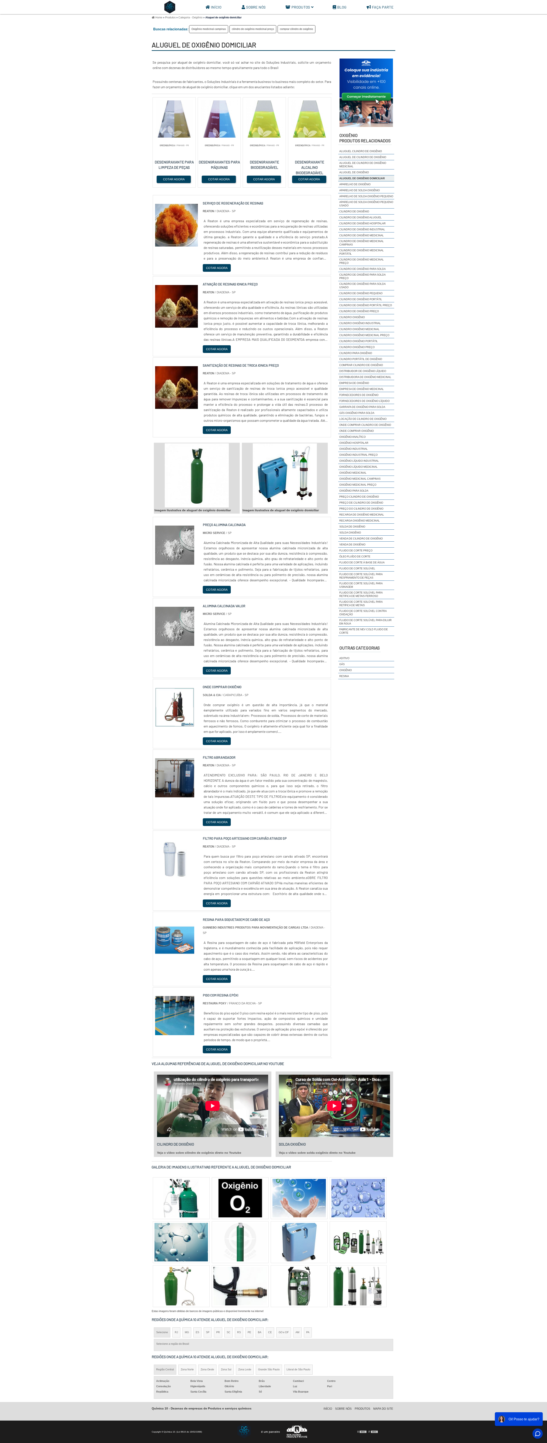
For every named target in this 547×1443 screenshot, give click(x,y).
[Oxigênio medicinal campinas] (299, 1198)
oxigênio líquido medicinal (358, 466)
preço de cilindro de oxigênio (361, 502)
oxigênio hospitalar (353, 442)
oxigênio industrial (353, 448)
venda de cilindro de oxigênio (361, 538)
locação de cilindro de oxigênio (363, 418)
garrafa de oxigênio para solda (362, 407)
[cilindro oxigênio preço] (358, 1198)
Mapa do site (383, 1408)
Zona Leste (244, 1369)
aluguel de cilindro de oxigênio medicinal (362, 165)
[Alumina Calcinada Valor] (174, 643)
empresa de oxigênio (354, 383)
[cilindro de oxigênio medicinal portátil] (358, 1286)
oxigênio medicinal (352, 472)
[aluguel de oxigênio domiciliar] (196, 475)
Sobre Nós (256, 7)
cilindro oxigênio (352, 317)
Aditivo (344, 658)
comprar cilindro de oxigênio (296, 29)
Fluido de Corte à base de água (362, 562)
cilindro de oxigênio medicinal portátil (361, 252)
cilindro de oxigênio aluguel (360, 217)
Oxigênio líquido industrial (359, 460)
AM (297, 1332)
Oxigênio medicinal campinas (208, 29)
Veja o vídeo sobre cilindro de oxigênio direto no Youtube (199, 1152)
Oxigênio (345, 670)
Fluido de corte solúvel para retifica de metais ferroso (360, 594)
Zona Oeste (207, 1369)
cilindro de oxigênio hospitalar (362, 223)
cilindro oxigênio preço (357, 347)
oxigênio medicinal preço (357, 484)
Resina (344, 676)
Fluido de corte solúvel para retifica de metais (360, 603)
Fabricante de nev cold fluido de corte (363, 631)
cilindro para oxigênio (355, 353)
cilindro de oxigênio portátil (360, 299)
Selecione (162, 1332)
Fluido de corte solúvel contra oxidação (363, 613)
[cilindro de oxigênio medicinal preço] (358, 1242)
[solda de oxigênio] (299, 1286)
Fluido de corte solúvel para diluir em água (365, 622)
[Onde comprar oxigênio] (174, 724)
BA (259, 1332)
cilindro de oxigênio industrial (362, 229)
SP (207, 1332)
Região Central (165, 1369)
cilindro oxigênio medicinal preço (364, 335)
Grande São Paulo (269, 1369)
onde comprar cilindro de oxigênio (365, 424)
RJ (176, 1332)
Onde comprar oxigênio (356, 430)
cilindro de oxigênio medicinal (361, 235)
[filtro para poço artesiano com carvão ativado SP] (174, 875)
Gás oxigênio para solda (356, 412)
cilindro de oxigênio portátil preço (365, 305)
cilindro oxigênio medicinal (359, 329)
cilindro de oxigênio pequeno (360, 293)
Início (216, 7)
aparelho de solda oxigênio (359, 190)
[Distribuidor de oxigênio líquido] (240, 1286)
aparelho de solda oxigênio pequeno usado (366, 204)
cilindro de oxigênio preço (359, 311)
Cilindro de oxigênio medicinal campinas (361, 243)
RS (239, 1332)
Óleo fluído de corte (354, 556)
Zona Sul (226, 1369)
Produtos (300, 7)
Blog (341, 7)
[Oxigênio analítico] (181, 1286)
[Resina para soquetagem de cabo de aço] (174, 957)
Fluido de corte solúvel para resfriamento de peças (360, 576)
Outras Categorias (359, 647)
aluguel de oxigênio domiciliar (362, 178)
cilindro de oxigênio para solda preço (362, 276)
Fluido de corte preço (355, 550)
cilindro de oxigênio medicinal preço (253, 29)
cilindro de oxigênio (354, 211)
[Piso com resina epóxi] (174, 1032)
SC (228, 1332)
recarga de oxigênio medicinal (361, 514)
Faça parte (383, 7)
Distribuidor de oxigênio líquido (362, 371)
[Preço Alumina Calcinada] (174, 562)
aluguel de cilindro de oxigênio (362, 157)
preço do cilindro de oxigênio (361, 508)
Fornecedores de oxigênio (358, 395)
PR (218, 1332)
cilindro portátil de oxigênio (360, 359)
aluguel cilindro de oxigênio (360, 151)
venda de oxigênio (352, 544)
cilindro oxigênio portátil (358, 341)
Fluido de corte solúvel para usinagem (360, 585)
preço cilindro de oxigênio (359, 496)
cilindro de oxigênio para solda (362, 268)
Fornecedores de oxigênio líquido (364, 401)
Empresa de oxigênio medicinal (361, 389)
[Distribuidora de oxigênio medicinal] (299, 1242)
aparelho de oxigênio (355, 184)
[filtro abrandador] (174, 794)
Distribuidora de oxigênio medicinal (365, 377)
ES (197, 1332)
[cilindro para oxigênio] (181, 1242)
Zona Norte (187, 1369)
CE (270, 1332)
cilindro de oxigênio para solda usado (362, 285)
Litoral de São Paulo (298, 1369)
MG (187, 1332)
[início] (170, 7)
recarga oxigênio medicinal (359, 520)
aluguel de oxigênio (354, 172)
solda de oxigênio (352, 526)
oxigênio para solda (353, 490)
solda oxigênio (350, 532)
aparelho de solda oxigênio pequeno (366, 196)
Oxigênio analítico (352, 436)
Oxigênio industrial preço (358, 454)
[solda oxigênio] (181, 1198)
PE (249, 1332)
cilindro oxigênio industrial (360, 323)
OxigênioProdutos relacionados (365, 138)
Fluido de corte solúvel (357, 568)
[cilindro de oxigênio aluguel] (240, 1198)
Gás (342, 664)
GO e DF (284, 1332)
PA (307, 1332)
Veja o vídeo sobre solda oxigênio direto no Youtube (317, 1152)
